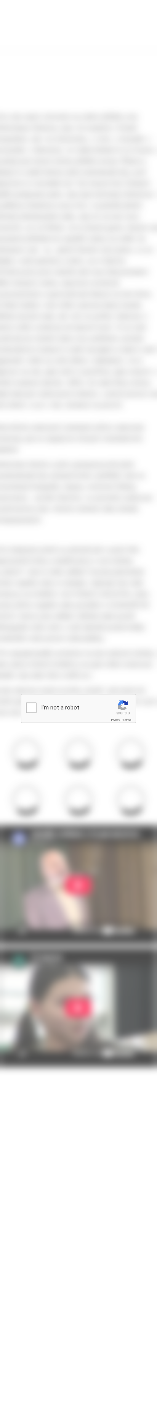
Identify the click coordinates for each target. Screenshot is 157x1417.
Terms (126, 720)
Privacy (115, 720)
